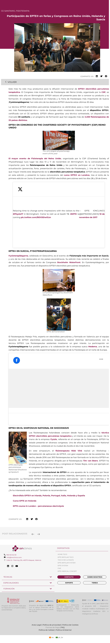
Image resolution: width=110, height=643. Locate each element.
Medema (92, 346)
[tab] (82, 548)
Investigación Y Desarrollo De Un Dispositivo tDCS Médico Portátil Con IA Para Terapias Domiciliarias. (68, 608)
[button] (97, 76)
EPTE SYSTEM (63, 566)
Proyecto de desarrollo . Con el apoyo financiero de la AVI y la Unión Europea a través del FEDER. (41, 608)
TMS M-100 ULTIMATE (66, 560)
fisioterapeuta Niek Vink (70, 451)
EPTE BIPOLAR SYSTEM (66, 563)
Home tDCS (62, 554)
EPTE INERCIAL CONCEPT (67, 571)
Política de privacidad (52, 625)
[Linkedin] (8, 566)
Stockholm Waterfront (68, 262)
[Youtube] (17, 566)
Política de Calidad (46, 630)
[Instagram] (12, 566)
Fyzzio (53, 439)
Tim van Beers (90, 461)
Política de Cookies (70, 625)
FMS (59, 568)
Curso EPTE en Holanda (24, 501)
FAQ (62, 627)
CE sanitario (8, 11)
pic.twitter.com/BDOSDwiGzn (36, 217)
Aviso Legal (36, 625)
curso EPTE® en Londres (77, 175)
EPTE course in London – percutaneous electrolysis (38, 506)
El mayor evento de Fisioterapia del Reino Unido (35, 158)
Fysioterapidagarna (18, 256)
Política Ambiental (63, 630)
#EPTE (73, 214)
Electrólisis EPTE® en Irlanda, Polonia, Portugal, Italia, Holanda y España (49, 495)
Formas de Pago (53, 627)
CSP (103, 92)
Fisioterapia (22, 11)
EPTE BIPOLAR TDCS (65, 557)
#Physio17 (18, 214)
